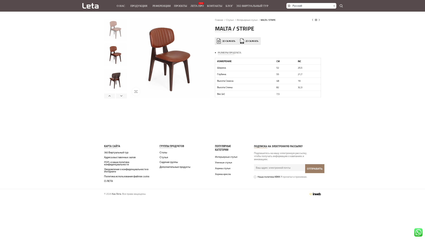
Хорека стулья (222, 168)
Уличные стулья (223, 162)
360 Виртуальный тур (116, 152)
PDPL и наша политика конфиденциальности (116, 163)
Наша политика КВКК (268, 176)
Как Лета (116, 194)
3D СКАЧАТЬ (229, 41)
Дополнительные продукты (175, 167)
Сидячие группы (169, 162)
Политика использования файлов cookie (126, 176)
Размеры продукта (229, 52)
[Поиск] (341, 5)
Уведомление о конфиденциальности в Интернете (126, 170)
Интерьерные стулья (247, 20)
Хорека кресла (223, 174)
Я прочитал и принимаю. (282, 176)
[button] (311, 6)
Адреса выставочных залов (120, 157)
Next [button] (121, 95)
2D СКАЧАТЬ (251, 41)
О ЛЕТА (108, 181)
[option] (115, 29)
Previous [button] (109, 95)
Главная (219, 20)
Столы (163, 152)
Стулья (230, 20)
